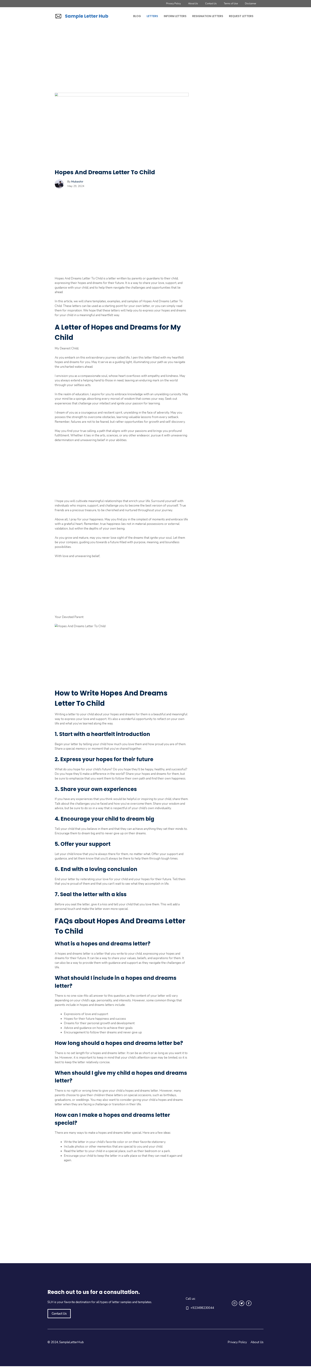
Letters (152, 16)
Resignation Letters (207, 16)
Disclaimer (250, 3)
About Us (193, 3)
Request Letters (241, 16)
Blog (137, 16)
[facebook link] (248, 1303)
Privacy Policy (173, 3)
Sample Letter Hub (86, 16)
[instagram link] (234, 1303)
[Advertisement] (122, 66)
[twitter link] (241, 1303)
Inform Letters (175, 16)
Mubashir (77, 181)
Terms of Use (231, 3)
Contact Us (211, 3)
